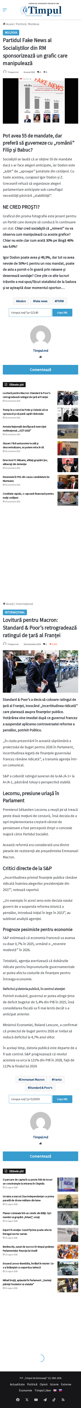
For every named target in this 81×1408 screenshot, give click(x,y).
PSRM (60, 301)
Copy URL (62, 312)
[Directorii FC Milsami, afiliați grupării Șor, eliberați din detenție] (67, 465)
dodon (22, 301)
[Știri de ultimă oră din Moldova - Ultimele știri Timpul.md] (40, 10)
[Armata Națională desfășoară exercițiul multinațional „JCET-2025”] (67, 431)
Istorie (54, 1384)
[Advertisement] (40, 551)
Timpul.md (13, 72)
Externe (66, 1384)
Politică (21, 24)
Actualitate (17, 1384)
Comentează (40, 369)
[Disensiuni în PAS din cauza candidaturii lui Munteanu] (67, 482)
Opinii (43, 1384)
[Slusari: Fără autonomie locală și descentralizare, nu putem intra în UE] (67, 448)
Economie (25, 1390)
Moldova (33, 24)
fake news (41, 301)
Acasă (10, 24)
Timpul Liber (42, 1390)
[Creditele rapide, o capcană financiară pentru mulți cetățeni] (67, 499)
